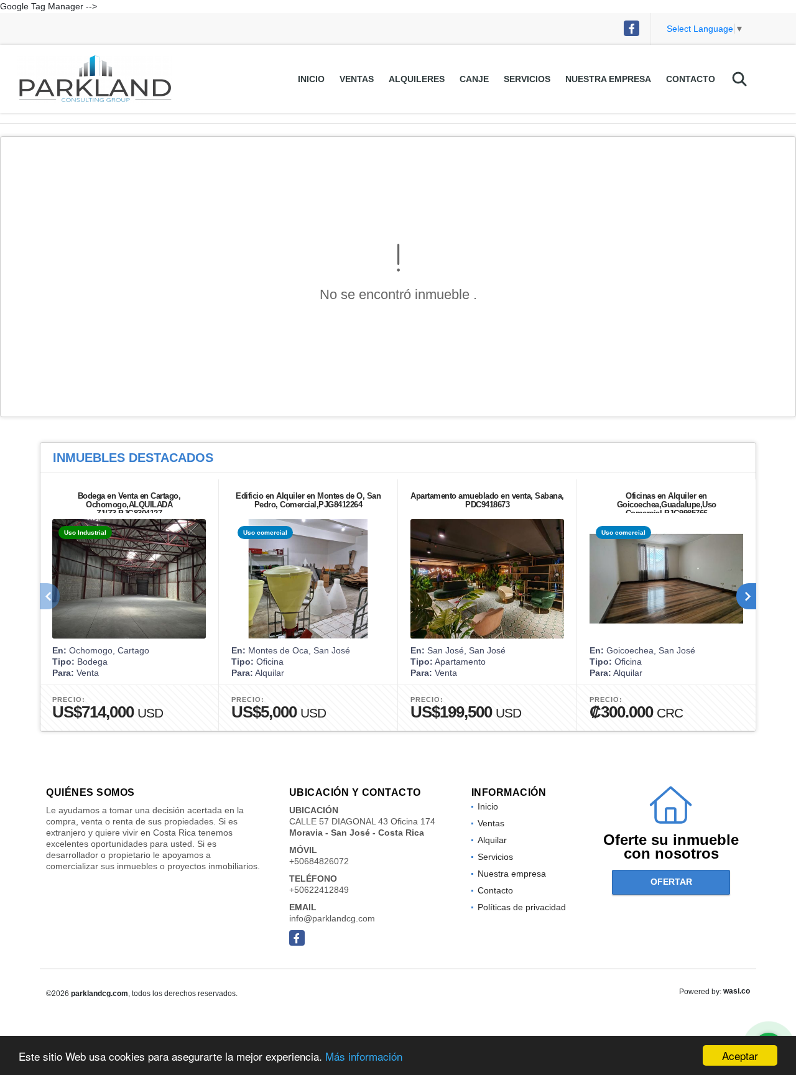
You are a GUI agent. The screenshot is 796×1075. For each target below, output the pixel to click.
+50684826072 (319, 861)
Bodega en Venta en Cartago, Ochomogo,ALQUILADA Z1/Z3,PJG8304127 (129, 504)
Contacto (690, 79)
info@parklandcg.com (332, 918)
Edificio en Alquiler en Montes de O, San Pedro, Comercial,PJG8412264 (308, 500)
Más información (363, 1056)
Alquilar (492, 840)
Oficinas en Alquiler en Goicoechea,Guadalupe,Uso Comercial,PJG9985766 (666, 504)
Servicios (527, 79)
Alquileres (417, 79)
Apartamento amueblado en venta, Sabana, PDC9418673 (487, 500)
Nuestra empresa (608, 79)
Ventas (357, 79)
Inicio (311, 79)
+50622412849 (319, 890)
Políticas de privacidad (522, 907)
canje (474, 79)
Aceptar (740, 1055)
